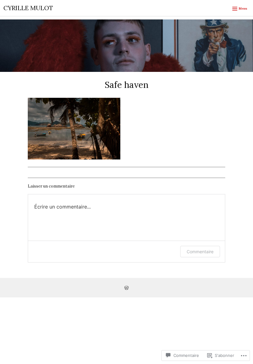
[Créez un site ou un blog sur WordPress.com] (126, 288)
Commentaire (200, 251)
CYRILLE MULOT (28, 8)
